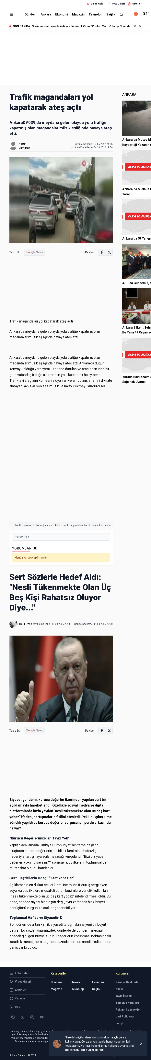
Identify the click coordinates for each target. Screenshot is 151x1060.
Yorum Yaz (22, 536)
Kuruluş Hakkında (127, 982)
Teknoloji (95, 14)
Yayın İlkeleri (124, 995)
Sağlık (110, 14)
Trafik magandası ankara (97, 525)
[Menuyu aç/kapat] (11, 15)
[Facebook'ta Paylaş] (101, 252)
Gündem (31, 14)
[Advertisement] (75, 57)
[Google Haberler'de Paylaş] (34, 252)
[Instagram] (32, 1017)
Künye (119, 989)
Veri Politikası (125, 1016)
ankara (27, 525)
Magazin (78, 14)
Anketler (137, 3)
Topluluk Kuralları (127, 1002)
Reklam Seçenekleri (129, 1009)
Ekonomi (61, 14)
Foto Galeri (118, 3)
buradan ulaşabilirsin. (90, 1049)
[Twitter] (22, 1017)
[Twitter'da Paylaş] (109, 252)
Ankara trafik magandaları (68, 525)
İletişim (120, 1023)
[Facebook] (12, 1017)
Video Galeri (98, 3)
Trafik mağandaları (43, 525)
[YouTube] (41, 1017)
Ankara (46, 14)
